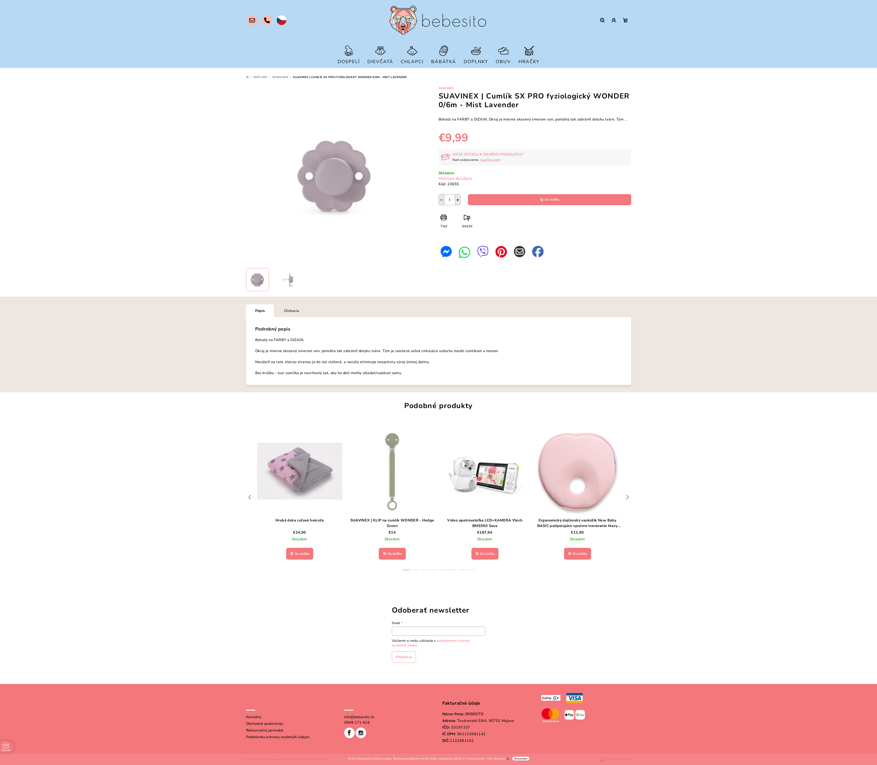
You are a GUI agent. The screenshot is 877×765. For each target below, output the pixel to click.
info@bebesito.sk (359, 717)
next (627, 497)
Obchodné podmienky (264, 723)
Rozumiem (520, 758)
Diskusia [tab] (291, 310)
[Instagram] (361, 733)
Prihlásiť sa (404, 657)
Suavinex (446, 88)
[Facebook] (349, 733)
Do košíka (552, 199)
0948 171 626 (357, 722)
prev (249, 497)
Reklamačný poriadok (265, 730)
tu (508, 758)
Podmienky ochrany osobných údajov (278, 737)
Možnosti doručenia (456, 178)
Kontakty (254, 717)
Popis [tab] (260, 310)
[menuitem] (348, 54)
